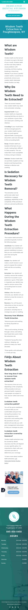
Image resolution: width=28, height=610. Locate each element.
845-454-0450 (8, 2)
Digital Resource (18, 604)
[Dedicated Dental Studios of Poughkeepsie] (14, 8)
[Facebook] (10, 607)
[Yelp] (18, 607)
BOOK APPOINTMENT (14, 15)
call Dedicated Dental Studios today (12, 461)
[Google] (12, 607)
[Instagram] (15, 607)
